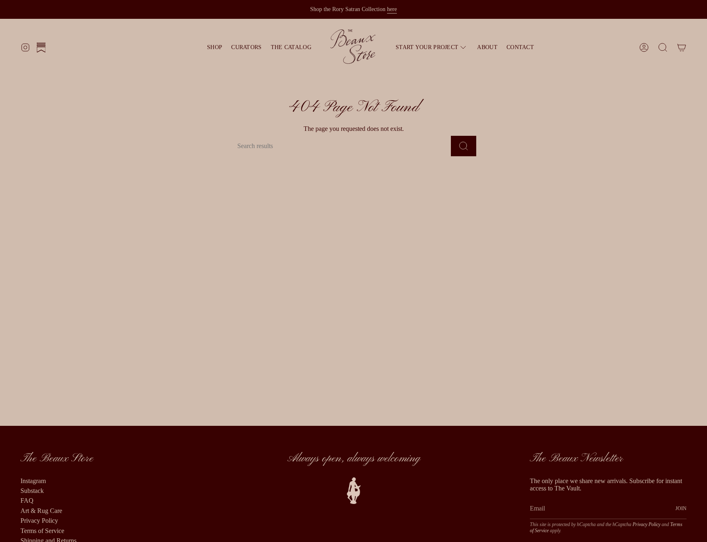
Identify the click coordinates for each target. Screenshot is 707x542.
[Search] (463, 146)
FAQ (27, 500)
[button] (432, 47)
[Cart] (681, 47)
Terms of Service (42, 530)
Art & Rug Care (41, 510)
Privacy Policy (39, 520)
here (392, 9)
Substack (32, 490)
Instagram (33, 480)
